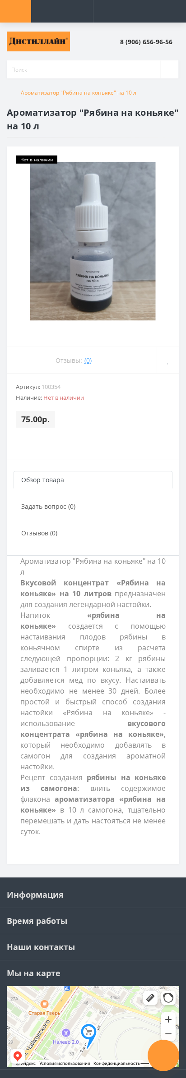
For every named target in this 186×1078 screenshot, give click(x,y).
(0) (88, 360)
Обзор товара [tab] (42, 479)
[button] (149, 42)
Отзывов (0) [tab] (39, 533)
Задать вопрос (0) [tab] (48, 506)
